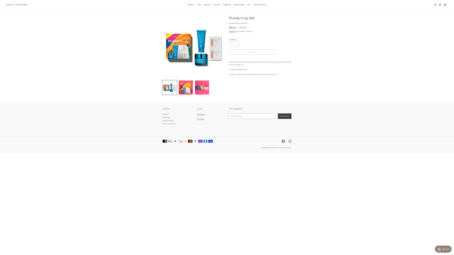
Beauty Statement (17, 4)
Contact (166, 114)
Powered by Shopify (285, 147)
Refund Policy (168, 121)
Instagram (201, 114)
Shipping (232, 31)
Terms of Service (169, 124)
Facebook (200, 119)
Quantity (232, 39)
